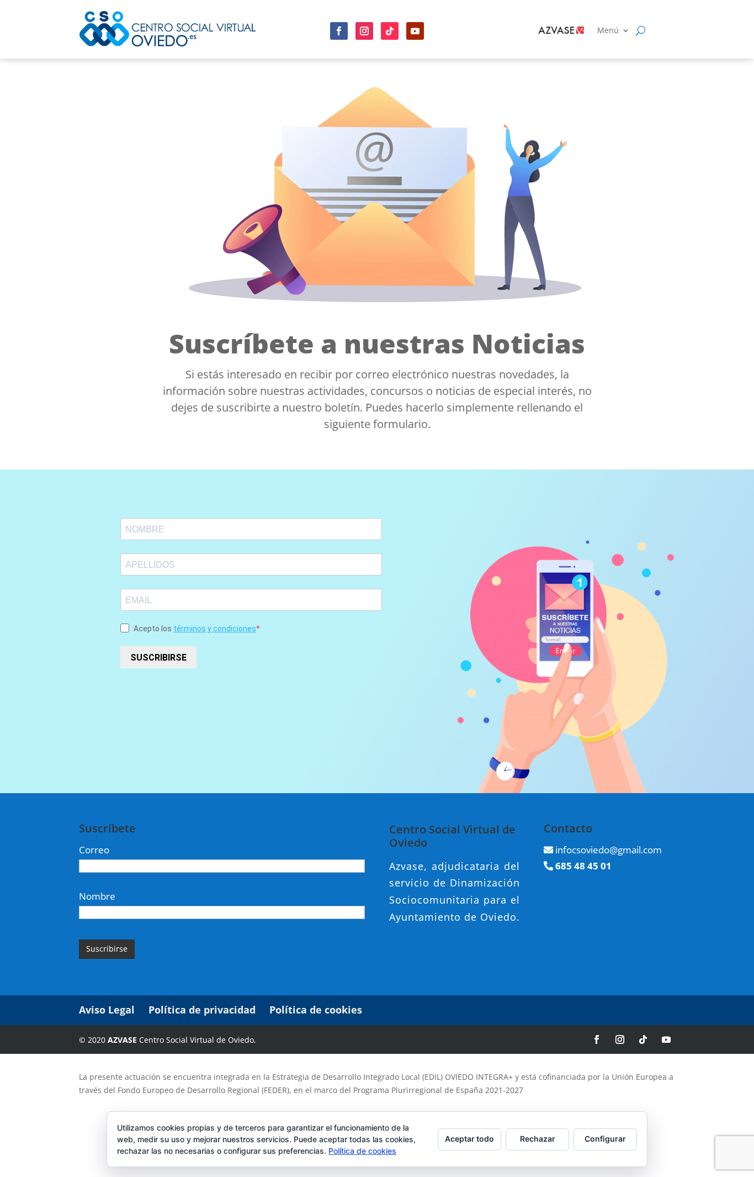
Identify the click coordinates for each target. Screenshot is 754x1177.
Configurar (605, 1138)
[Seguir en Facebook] (339, 31)
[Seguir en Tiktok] (390, 31)
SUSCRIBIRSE (158, 657)
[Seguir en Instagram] (364, 31)
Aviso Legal (107, 1009)
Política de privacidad (202, 1009)
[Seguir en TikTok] (643, 1039)
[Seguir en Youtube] (415, 31)
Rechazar (537, 1138)
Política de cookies (315, 1009)
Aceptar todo (469, 1138)
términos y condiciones (214, 628)
